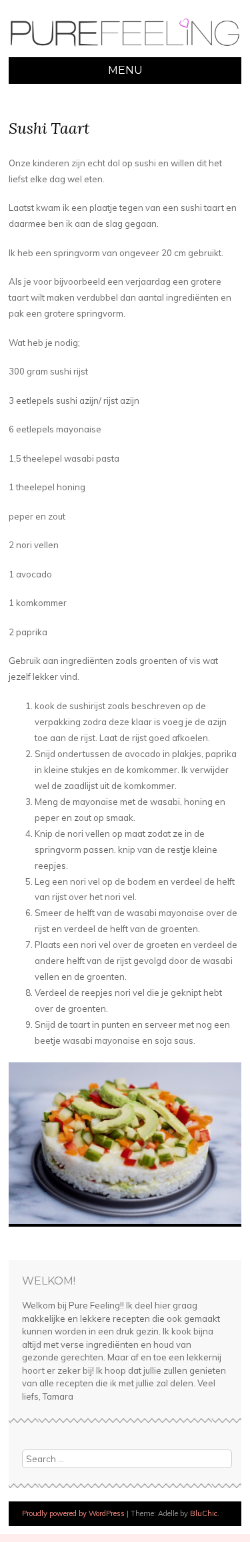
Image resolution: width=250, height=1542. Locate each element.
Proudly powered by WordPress (73, 1513)
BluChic (203, 1513)
